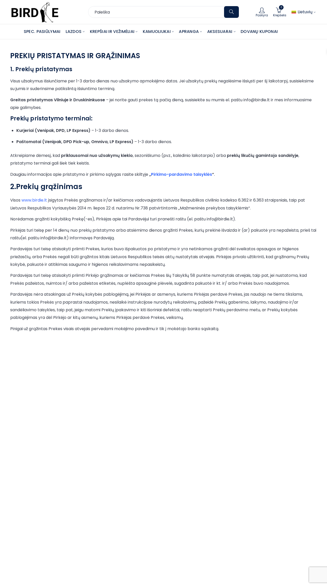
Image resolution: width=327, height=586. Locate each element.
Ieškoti (231, 12)
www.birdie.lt (34, 200)
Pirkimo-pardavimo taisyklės (181, 174)
